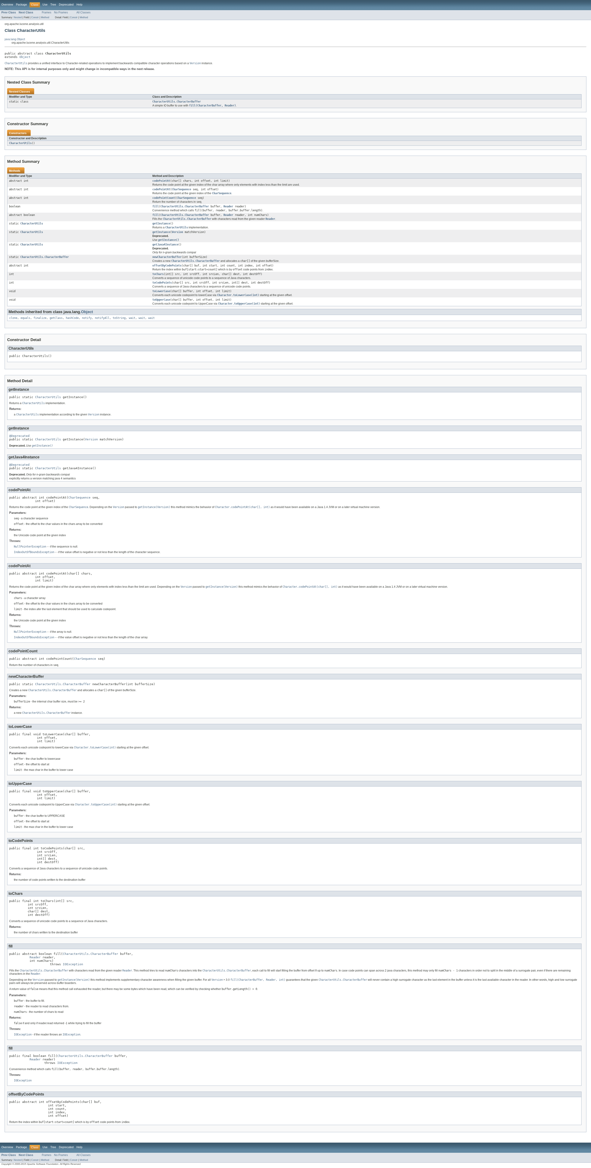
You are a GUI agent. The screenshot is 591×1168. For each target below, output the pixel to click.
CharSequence (181, 189)
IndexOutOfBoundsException (34, 552)
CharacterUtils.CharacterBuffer (176, 101)
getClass (56, 318)
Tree (53, 4)
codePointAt (161, 180)
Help (79, 4)
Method (45, 17)
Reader (228, 206)
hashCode (72, 318)
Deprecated (66, 4)
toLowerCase (161, 291)
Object (24, 57)
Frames (46, 12)
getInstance (161, 223)
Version (177, 232)
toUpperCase (161, 299)
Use (45, 4)
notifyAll (102, 318)
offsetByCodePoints (166, 265)
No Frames (61, 12)
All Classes (83, 12)
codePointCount (163, 198)
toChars (158, 274)
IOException (73, 964)
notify (87, 318)
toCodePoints (162, 282)
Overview (7, 4)
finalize (39, 318)
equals (25, 318)
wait (132, 318)
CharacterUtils (20, 143)
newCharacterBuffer (166, 257)
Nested (18, 17)
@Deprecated (19, 436)
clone (13, 318)
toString (119, 318)
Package (21, 4)
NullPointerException (30, 546)
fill (155, 206)
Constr (35, 17)
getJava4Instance (165, 244)
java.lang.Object (15, 39)
